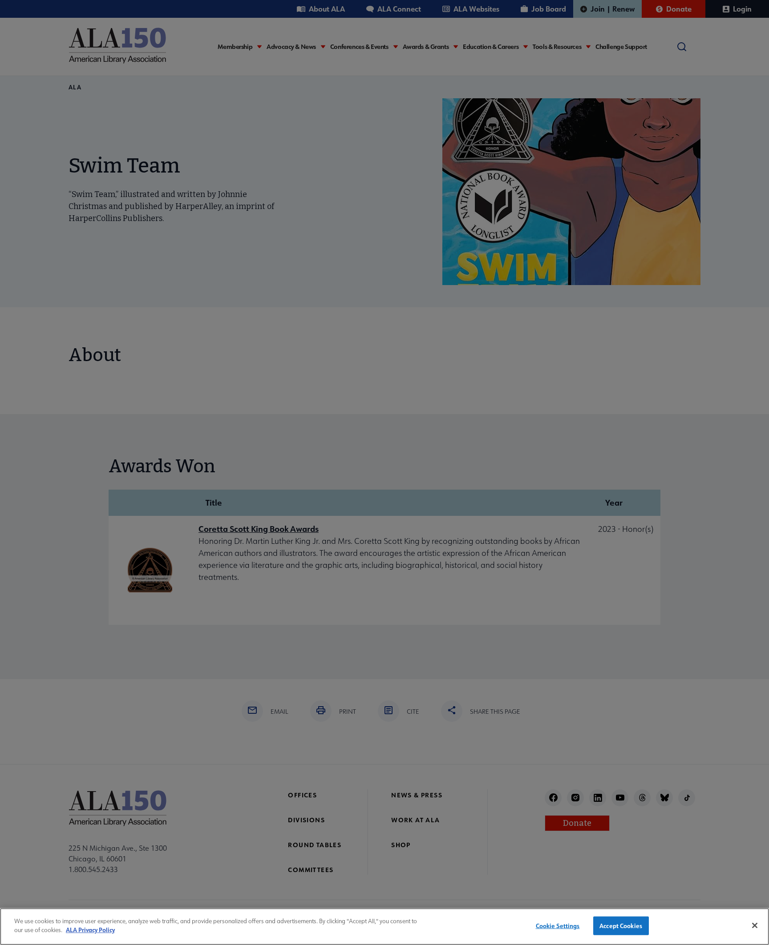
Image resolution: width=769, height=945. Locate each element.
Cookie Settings (558, 925)
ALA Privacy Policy (90, 929)
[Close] (755, 925)
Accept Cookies (620, 925)
